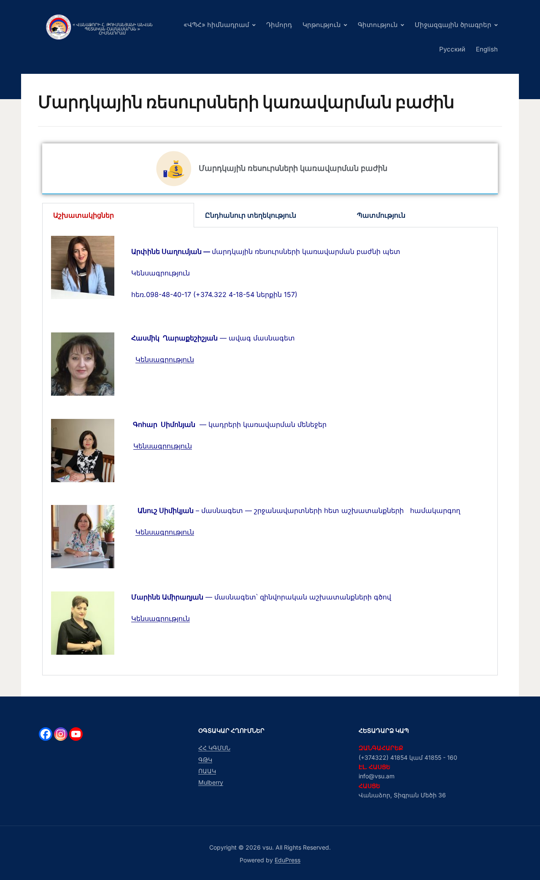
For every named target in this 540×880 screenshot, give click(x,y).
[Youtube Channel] (76, 734)
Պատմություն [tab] (381, 215)
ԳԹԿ (205, 759)
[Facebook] (45, 734)
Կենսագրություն (164, 359)
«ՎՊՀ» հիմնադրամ (216, 25)
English (487, 49)
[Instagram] (61, 734)
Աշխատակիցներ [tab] (83, 215)
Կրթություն (321, 25)
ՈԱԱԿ (207, 771)
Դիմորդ (279, 25)
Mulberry (210, 782)
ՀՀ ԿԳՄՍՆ (214, 747)
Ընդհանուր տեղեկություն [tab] (250, 215)
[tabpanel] (270, 451)
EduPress (287, 860)
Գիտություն (378, 25)
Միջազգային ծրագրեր (453, 25)
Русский (452, 49)
